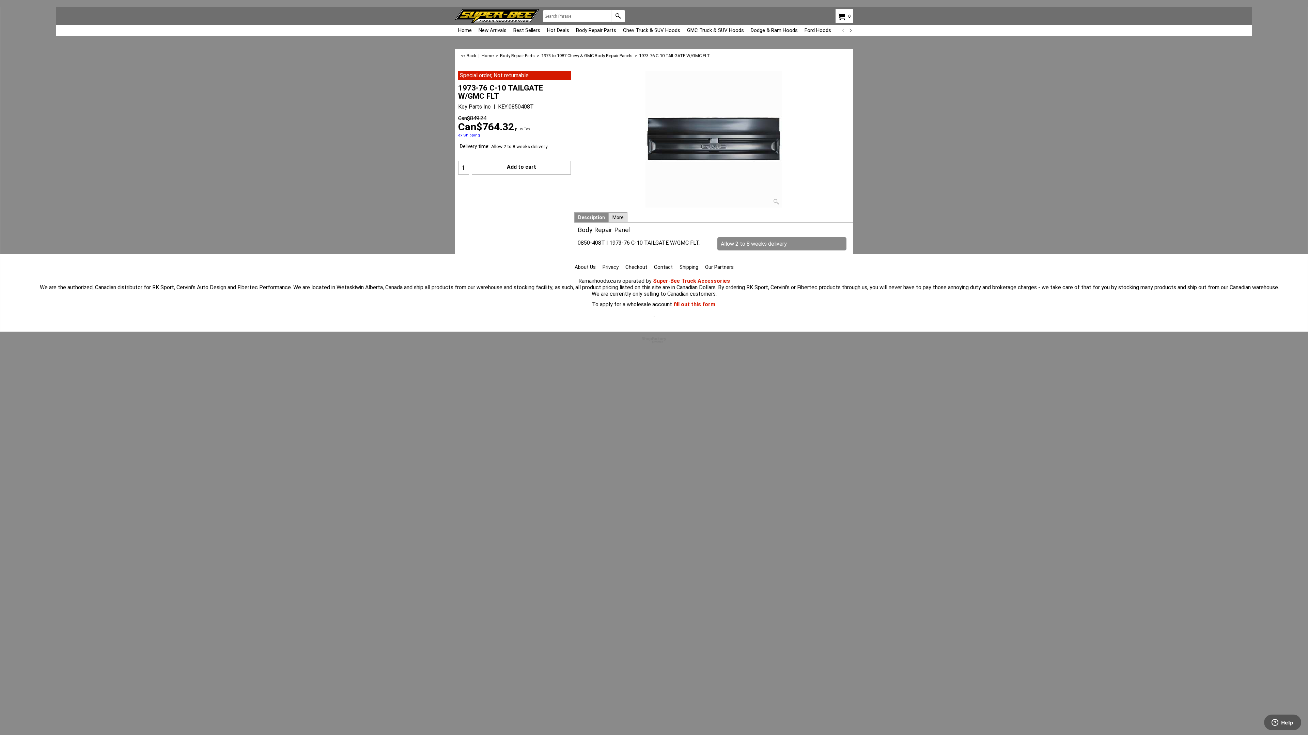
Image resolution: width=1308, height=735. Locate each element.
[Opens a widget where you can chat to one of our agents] (1282, 723)
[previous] (843, 30)
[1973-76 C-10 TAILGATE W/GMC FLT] (713, 139)
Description (591, 217)
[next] (850, 30)
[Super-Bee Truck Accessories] (497, 16)
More (618, 217)
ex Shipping (469, 135)
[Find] (618, 16)
